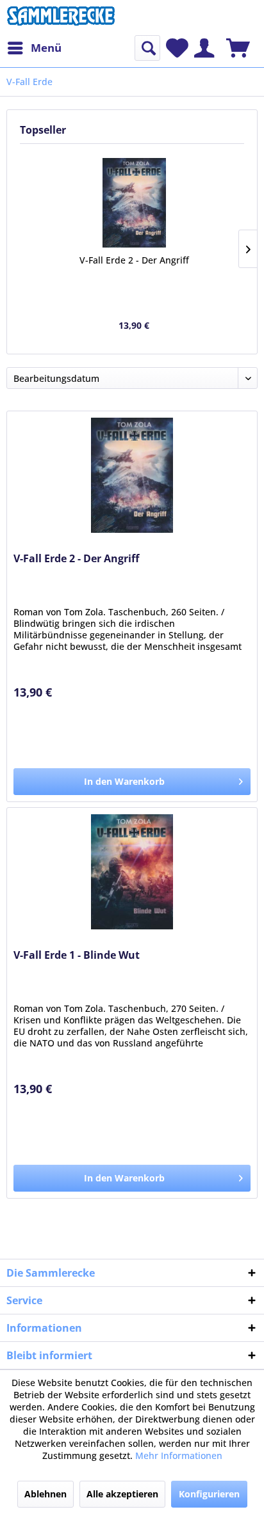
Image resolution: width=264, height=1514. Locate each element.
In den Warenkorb (124, 781)
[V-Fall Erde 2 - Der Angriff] (134, 203)
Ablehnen (45, 1494)
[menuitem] (34, 48)
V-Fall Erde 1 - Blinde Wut (76, 955)
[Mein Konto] (204, 48)
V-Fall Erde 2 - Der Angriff (134, 260)
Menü (46, 47)
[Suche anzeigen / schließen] (147, 48)
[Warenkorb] (238, 48)
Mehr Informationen (178, 1455)
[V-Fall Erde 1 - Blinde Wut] (132, 871)
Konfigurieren (209, 1494)
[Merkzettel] (177, 48)
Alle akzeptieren (122, 1494)
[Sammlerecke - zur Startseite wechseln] (60, 17)
